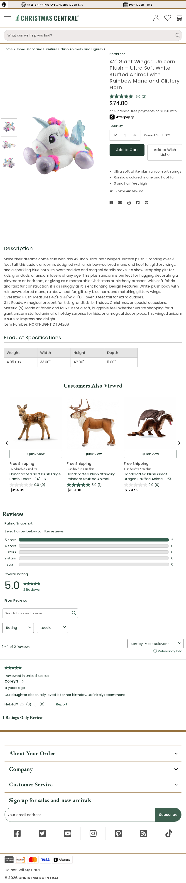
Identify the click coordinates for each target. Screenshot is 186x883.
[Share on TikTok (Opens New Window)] (169, 833)
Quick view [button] (36, 454)
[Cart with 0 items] (179, 18)
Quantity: (116, 126)
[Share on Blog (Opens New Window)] (144, 833)
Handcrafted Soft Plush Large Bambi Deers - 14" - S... (36, 476)
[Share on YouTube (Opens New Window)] (68, 833)
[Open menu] (7, 18)
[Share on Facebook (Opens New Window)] (111, 203)
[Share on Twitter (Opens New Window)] (138, 203)
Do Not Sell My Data (22, 870)
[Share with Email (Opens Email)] (120, 203)
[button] (4, 4)
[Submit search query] (178, 35)
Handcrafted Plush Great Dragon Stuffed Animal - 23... (150, 476)
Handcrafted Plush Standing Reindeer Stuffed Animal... (93, 476)
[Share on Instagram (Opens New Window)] (93, 833)
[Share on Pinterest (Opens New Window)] (146, 203)
